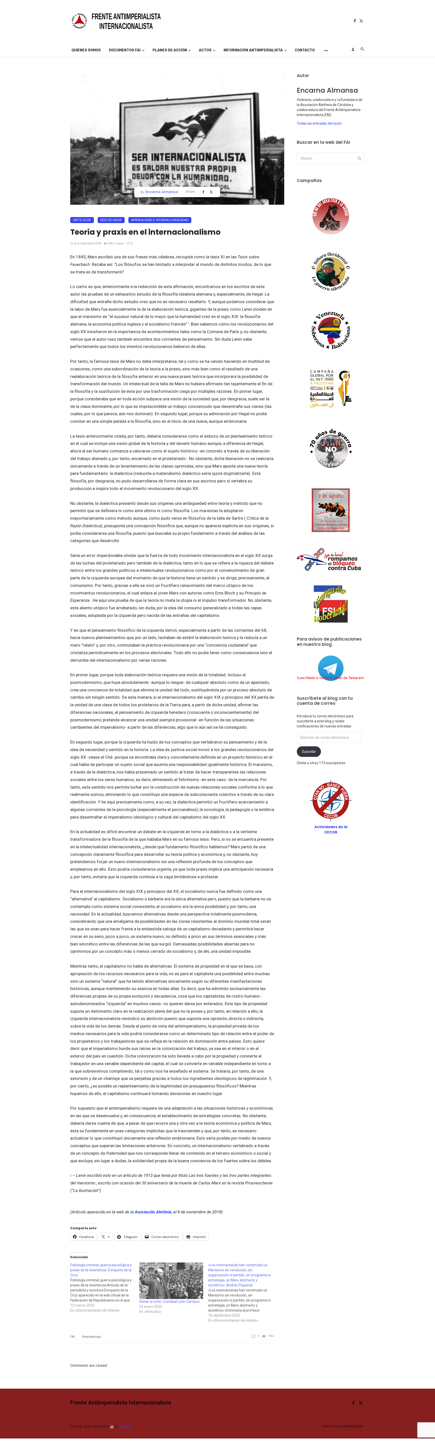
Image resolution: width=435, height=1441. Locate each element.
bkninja (125, 1426)
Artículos (82, 220)
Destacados (111, 220)
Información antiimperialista (253, 50)
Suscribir (309, 752)
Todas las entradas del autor (319, 123)
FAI (72, 1337)
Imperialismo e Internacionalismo (160, 220)
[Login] (352, 49)
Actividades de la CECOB (330, 829)
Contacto (305, 50)
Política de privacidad (342, 1426)
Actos (205, 50)
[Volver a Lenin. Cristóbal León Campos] (171, 1280)
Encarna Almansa (162, 191)
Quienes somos (86, 50)
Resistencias (91, 1337)
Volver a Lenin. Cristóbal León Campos (169, 1301)
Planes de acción (170, 50)
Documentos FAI (124, 50)
